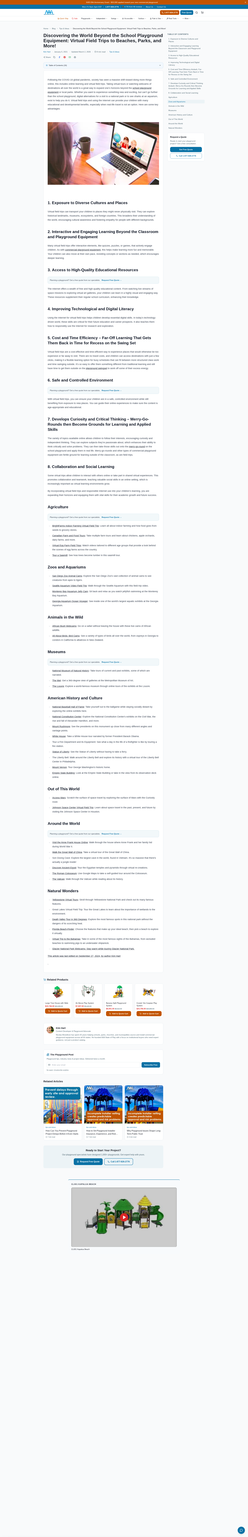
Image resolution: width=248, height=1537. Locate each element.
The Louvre (58, 686)
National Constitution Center (66, 716)
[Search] (196, 12)
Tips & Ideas (64, 28)
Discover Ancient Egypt (64, 867)
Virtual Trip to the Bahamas (66, 939)
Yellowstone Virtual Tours (65, 899)
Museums (172, 110)
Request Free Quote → (112, 280)
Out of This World (175, 119)
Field (79, 585)
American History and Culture (180, 115)
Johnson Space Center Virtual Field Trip (72, 807)
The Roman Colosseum (64, 873)
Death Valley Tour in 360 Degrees (69, 919)
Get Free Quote (186, 149)
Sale (76, 18)
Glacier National (60, 949)
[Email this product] (70, 57)
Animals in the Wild (176, 106)
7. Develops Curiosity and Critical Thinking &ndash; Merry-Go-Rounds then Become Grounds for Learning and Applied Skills (185, 85)
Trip (84, 585)
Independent (100, 18)
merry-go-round (137, 446)
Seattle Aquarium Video (64, 585)
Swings (113, 18)
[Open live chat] (241, 1530)
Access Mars (59, 797)
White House (59, 736)
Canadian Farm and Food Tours (68, 535)
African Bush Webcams (64, 626)
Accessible (128, 18)
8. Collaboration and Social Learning (183, 93)
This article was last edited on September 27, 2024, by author (79, 956)
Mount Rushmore (61, 726)
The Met (56, 680)
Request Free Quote (90, 1162)
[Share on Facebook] (59, 57)
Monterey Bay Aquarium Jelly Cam (70, 591)
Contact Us (161, 7)
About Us (149, 7)
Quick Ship (64, 18)
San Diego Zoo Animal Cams (67, 576)
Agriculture (172, 97)
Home (45, 28)
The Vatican (58, 879)
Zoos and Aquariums (176, 102)
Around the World (175, 124)
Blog (54, 28)
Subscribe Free (150, 1065)
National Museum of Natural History (70, 670)
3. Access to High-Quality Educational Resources (183, 56)
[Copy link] (54, 57)
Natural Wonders (175, 128)
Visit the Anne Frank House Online (70, 842)
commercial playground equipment (83, 250)
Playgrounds (85, 18)
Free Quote (187, 12)
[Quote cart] (202, 12)
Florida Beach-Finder (63, 929)
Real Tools (173, 18)
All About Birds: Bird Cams (66, 636)
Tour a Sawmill (59, 555)
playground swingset (96, 368)
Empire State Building (63, 773)
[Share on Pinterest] (65, 57)
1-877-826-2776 (112, 7)
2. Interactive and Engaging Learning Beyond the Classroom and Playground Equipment (184, 48)
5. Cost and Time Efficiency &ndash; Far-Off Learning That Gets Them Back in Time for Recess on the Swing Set (186, 72)
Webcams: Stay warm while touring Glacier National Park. (104, 949)
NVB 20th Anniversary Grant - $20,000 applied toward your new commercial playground (122, 2)
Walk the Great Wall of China (67, 852)
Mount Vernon (59, 767)
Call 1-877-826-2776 (120, 1162)
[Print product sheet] (75, 57)
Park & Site (156, 18)
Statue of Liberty (60, 751)
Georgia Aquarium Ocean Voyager (70, 601)
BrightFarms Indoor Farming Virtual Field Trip (75, 526)
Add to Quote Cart (59, 1011)
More (186, 18)
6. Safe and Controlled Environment (183, 79)
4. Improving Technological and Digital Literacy (183, 63)
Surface (141, 18)
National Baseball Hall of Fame (68, 707)
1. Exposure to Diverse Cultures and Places (183, 40)
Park (71, 949)
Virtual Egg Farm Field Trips (66, 545)
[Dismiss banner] (245, 2)
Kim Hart (47, 52)
